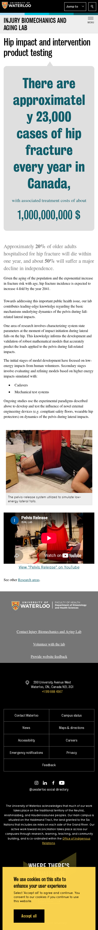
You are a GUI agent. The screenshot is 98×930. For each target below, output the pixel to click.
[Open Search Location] (92, 6)
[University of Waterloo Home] (16, 6)
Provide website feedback (49, 656)
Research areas (28, 579)
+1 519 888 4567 (52, 692)
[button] (75, 7)
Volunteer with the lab (49, 644)
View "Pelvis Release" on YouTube (49, 567)
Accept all (29, 916)
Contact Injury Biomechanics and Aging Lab (49, 631)
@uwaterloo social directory (49, 789)
